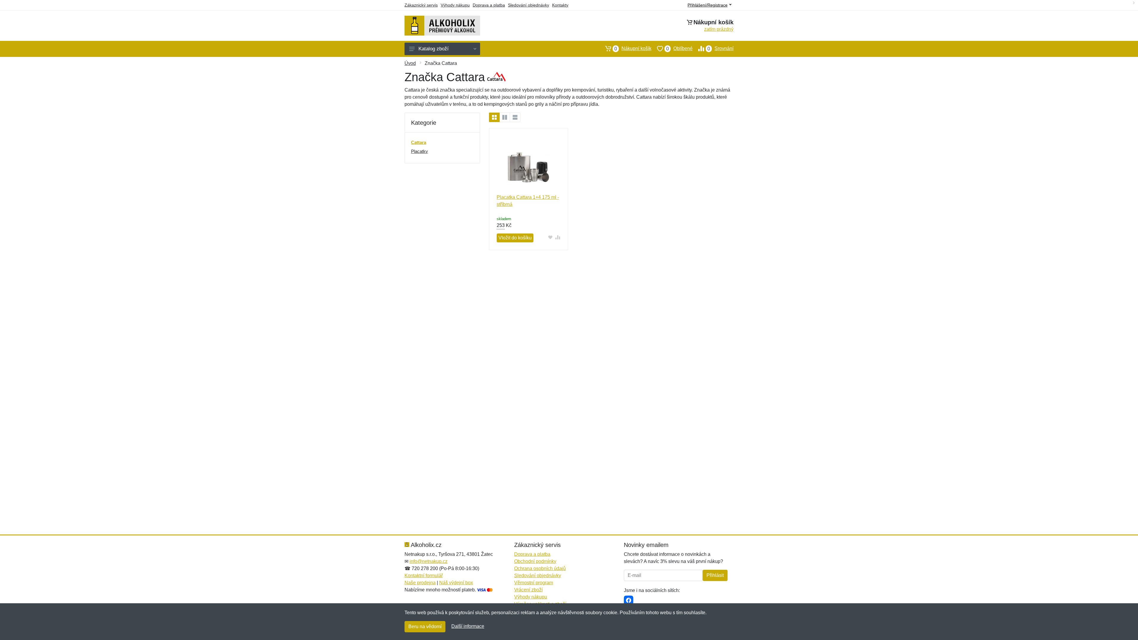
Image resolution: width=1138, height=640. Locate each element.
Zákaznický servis (421, 5)
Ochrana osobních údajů (540, 568)
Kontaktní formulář (424, 575)
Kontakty (560, 5)
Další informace (467, 626)
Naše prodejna (420, 582)
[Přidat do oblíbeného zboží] (550, 237)
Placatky (419, 151)
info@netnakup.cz (428, 561)
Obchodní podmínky (535, 561)
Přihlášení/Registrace (708, 5)
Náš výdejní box (456, 582)
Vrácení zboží (528, 589)
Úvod (410, 63)
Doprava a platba (489, 5)
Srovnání (720, 48)
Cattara (418, 142)
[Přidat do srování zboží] (558, 237)
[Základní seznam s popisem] (504, 117)
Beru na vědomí (425, 626)
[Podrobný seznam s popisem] (515, 117)
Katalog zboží (433, 49)
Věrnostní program (533, 582)
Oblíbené (679, 48)
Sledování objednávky (528, 5)
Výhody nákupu (455, 5)
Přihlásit (715, 575)
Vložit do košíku (515, 237)
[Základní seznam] (494, 117)
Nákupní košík (632, 48)
